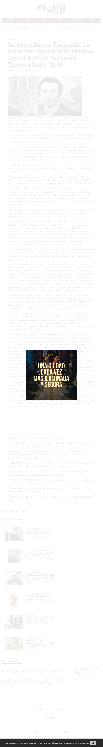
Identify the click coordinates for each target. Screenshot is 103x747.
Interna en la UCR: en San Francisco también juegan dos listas (53, 671)
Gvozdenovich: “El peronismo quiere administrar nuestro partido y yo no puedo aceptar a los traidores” (41, 642)
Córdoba (36, 28)
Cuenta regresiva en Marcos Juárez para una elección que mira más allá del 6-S (18, 671)
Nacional (45, 28)
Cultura (80, 28)
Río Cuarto (53, 28)
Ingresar (63, 710)
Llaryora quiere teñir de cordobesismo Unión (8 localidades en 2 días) (38, 531)
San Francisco (63, 28)
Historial (50, 710)
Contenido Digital (25, 28)
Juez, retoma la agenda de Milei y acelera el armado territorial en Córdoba (39, 553)
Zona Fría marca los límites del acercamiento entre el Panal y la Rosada (40, 618)
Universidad (88, 28)
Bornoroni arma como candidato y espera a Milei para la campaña (39, 596)
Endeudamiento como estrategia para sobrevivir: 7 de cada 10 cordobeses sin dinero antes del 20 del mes (40, 576)
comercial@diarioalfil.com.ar (66, 736)
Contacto (40, 710)
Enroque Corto (13, 28)
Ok (93, 743)
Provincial (11, 39)
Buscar (96, 28)
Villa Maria (72, 28)
